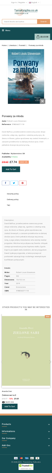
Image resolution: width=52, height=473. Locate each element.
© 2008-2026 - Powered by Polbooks (26, 462)
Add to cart (11, 169)
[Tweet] (14, 183)
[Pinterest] (22, 183)
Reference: (6, 124)
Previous (2, 361)
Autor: (4, 121)
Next (49, 361)
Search (44, 22)
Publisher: (6, 153)
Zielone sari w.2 (9, 395)
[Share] (5, 183)
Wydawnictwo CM (18, 153)
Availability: (6, 157)
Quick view (8, 402)
